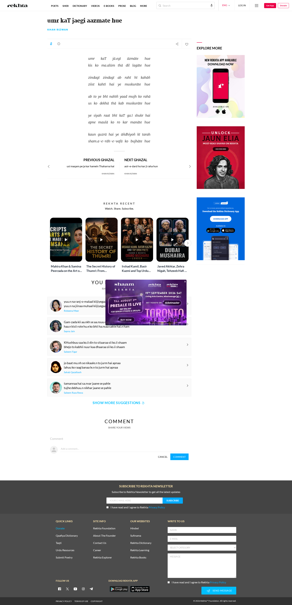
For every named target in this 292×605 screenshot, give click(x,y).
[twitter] (67, 588)
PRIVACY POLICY (64, 601)
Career (97, 550)
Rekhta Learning (139, 550)
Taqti (59, 543)
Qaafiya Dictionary (67, 535)
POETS (54, 5)
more (143, 5)
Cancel (162, 456)
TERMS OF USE (81, 601)
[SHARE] (177, 44)
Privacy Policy (157, 507)
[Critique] (59, 43)
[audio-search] (211, 5)
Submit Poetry (64, 557)
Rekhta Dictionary (140, 543)
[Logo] (17, 6)
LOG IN (242, 5)
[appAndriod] (118, 589)
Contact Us (99, 543)
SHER (66, 5)
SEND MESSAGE (222, 590)
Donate (283, 5)
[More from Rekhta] (256, 5)
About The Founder (104, 535)
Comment (179, 456)
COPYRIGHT (97, 601)
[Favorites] (186, 44)
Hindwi (134, 528)
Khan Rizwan (57, 29)
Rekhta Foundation (104, 528)
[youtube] (75, 588)
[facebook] (59, 588)
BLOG (133, 5)
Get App (270, 5)
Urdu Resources (65, 550)
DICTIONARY (80, 5)
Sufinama (135, 535)
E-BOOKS (109, 5)
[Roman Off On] (51, 43)
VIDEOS (95, 5)
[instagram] (83, 588)
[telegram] (91, 588)
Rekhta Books (138, 557)
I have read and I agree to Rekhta (138, 507)
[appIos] (140, 589)
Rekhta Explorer (102, 557)
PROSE (122, 5)
